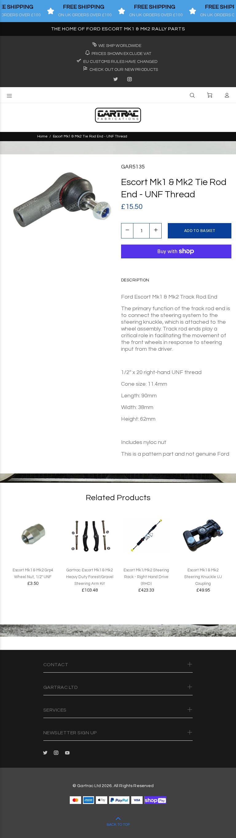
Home (42, 136)
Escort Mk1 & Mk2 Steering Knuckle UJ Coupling (203, 577)
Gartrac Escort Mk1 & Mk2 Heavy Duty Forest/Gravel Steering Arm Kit (89, 577)
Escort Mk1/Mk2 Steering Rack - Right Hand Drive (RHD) (146, 577)
